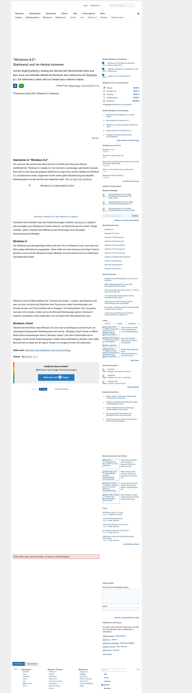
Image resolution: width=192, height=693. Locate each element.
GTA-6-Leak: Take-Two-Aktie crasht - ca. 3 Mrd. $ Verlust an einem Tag (122, 291)
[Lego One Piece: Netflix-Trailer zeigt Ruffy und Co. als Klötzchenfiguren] (111, 331)
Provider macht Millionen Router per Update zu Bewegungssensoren (122, 403)
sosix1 (105, 171)
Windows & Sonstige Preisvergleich (127, 220)
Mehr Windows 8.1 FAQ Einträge (128, 140)
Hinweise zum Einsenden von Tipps (126, 617)
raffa (104, 157)
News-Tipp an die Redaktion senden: (116, 587)
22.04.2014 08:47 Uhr (90, 86)
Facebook (107, 681)
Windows (104, 17)
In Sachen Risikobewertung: (113, 518)
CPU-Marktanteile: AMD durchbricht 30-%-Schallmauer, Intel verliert (120, 297)
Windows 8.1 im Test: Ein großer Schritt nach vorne (122, 126)
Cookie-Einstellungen (86, 683)
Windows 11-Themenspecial (115, 249)
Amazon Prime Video (55, 681)
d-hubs (105, 514)
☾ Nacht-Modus (31, 664)
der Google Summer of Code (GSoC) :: (116, 530)
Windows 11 (92, 17)
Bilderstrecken (27, 683)
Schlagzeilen (34, 13)
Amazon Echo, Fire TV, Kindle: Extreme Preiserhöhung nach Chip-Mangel (118, 302)
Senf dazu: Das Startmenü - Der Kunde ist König (47, 350)
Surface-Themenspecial (113, 261)
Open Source (53, 683)
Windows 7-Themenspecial (114, 237)
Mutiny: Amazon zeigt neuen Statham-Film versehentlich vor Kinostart (121, 397)
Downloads (51, 13)
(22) (130, 466)
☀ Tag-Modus (18, 664)
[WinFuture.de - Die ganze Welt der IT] (34, 7)
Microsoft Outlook (54, 686)
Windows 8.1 (81, 222)
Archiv (25, 686)
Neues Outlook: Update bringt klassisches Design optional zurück (130, 497)
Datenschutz (84, 681)
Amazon (116, 650)
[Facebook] (134, 13)
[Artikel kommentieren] (22, 389)
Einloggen (83, 674)
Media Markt (53, 676)
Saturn (114, 639)
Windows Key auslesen (113, 269)
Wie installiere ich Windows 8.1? (117, 120)
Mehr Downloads (133, 387)
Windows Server (117, 17)
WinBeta (87, 179)
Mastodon (107, 688)
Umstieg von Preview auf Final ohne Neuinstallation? (119, 136)
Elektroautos (53, 679)
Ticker (25, 674)
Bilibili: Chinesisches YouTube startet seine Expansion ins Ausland (129, 474)
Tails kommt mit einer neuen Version (115, 524)
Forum (106, 678)
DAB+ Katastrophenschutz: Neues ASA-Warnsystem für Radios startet (119, 285)
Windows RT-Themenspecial (115, 253)
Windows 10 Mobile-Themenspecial (117, 257)
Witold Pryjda (74, 86)
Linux (82, 17)
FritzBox (51, 674)
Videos (65, 13)
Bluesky (106, 685)
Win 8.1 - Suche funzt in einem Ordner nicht (118, 169)
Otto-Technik (122, 647)
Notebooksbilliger (127, 643)
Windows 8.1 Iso (108, 150)
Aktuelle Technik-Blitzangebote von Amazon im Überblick (121, 279)
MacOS (73, 17)
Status (82, 686)
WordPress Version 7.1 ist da (113, 512)
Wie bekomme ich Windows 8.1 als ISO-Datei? (120, 116)
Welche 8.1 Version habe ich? (113, 156)
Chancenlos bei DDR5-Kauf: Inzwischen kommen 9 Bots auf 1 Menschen (119, 314)
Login (85, 5)
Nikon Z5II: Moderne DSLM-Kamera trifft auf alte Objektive (129, 341)
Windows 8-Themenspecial (114, 241)
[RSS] (130, 13)
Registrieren (95, 5)
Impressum (83, 676)
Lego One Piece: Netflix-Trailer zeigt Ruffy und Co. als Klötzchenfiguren (129, 330)
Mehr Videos (135, 360)
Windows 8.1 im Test (112, 233)
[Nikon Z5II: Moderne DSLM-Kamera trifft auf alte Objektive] (111, 342)
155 (21, 86)
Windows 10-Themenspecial (115, 245)
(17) (122, 478)
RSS (105, 674)
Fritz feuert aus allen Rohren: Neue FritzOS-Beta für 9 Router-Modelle (121, 420)
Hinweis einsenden (62, 389)
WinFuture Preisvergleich (123, 105)
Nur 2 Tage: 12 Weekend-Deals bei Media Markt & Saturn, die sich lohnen (122, 308)
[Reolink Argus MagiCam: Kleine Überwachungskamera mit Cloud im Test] (111, 353)
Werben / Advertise (86, 679)
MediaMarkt (121, 636)
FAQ (75, 13)
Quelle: (105, 606)
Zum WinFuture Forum (131, 544)
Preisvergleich (88, 13)
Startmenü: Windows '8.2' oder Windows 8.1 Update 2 (56, 217)
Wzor (75, 179)
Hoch (15, 669)
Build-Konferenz (31, 70)
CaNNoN (105, 151)
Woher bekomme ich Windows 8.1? (118, 131)
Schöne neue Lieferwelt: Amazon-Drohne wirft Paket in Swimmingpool (129, 485)
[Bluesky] (138, 14)
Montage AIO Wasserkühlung (113, 175)
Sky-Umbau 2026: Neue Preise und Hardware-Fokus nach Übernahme (119, 414)
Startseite (19, 13)
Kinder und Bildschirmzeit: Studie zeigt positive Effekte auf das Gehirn (120, 409)
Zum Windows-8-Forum (131, 181)
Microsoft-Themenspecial (114, 265)
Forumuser (106, 177)
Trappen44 (106, 165)
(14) (133, 499)
